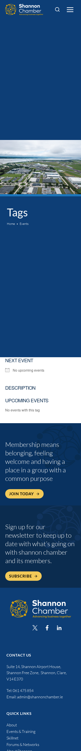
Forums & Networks (22, 744)
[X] (35, 627)
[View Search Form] (57, 9)
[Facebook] (47, 627)
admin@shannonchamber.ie (40, 696)
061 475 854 (23, 690)
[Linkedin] (59, 627)
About (11, 724)
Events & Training (20, 731)
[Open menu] (70, 9)
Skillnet (12, 738)
